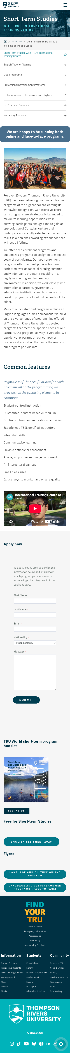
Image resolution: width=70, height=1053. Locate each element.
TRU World (16, 41)
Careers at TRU (57, 963)
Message (19, 651)
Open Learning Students (12, 972)
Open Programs (13, 74)
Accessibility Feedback (35, 945)
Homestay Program (15, 115)
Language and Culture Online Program (35, 874)
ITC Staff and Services (16, 105)
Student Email (32, 977)
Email (17, 623)
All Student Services (35, 991)
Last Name (20, 609)
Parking (53, 972)
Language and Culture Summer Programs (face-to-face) (35, 887)
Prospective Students (11, 968)
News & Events (57, 968)
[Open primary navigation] (65, 5)
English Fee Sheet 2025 (31, 841)
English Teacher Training (17, 64)
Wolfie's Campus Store (36, 972)
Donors (4, 987)
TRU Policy (35, 940)
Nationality (20, 637)
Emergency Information (35, 931)
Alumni (4, 982)
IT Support (31, 987)
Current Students (9, 963)
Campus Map (56, 991)
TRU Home (5, 41)
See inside (16, 811)
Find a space (56, 982)
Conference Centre (59, 977)
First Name (20, 595)
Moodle (29, 982)
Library (29, 968)
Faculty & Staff (8, 977)
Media (4, 991)
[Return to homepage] (11, 5)
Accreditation (35, 936)
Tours (52, 987)
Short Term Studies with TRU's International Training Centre (28, 54)
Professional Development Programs (24, 85)
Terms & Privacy (35, 927)
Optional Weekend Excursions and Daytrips (28, 95)
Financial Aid (32, 963)
